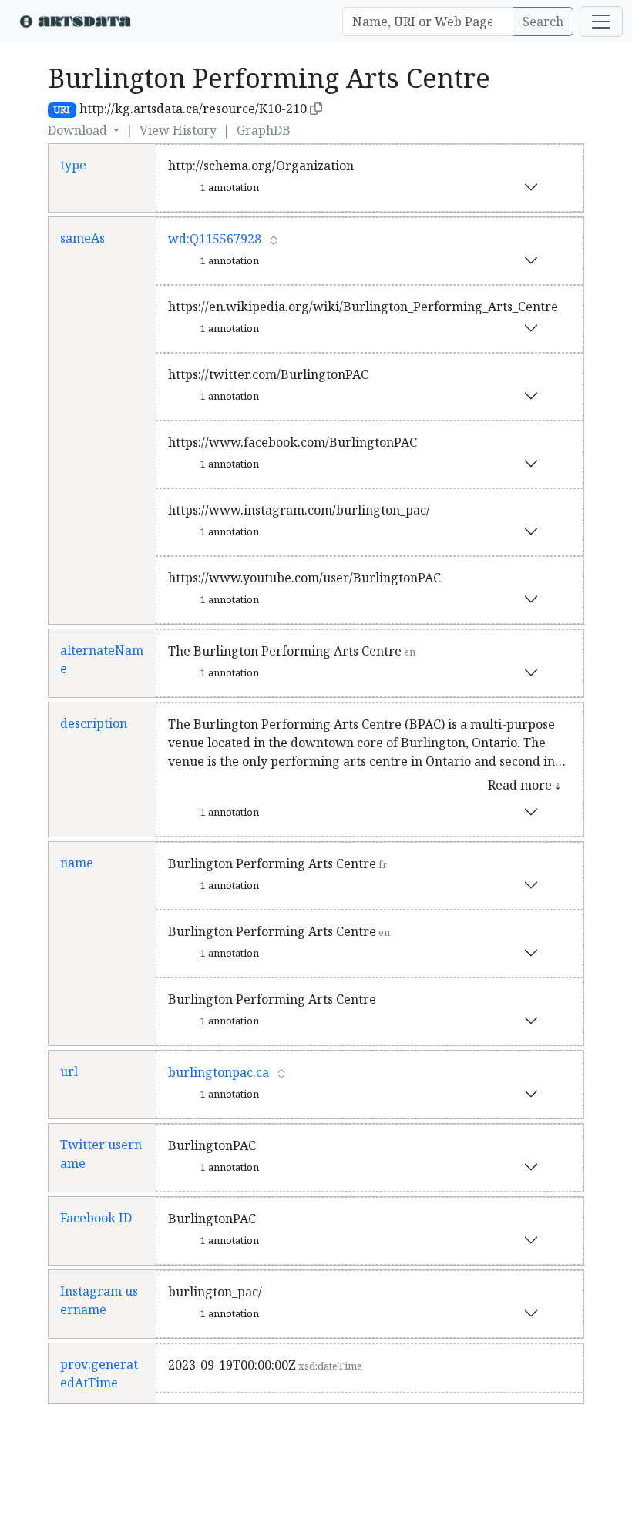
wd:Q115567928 (214, 238)
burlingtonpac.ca (218, 1072)
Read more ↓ (524, 784)
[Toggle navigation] (601, 21)
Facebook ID (96, 1217)
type (73, 164)
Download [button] (79, 130)
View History (178, 130)
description (93, 723)
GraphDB (264, 130)
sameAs (82, 238)
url (69, 1071)
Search (543, 21)
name (76, 862)
